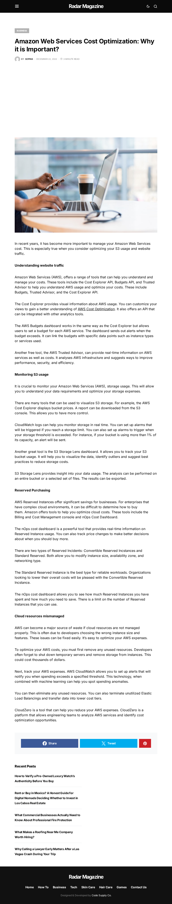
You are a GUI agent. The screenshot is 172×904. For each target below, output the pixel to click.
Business (22, 30)
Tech (73, 887)
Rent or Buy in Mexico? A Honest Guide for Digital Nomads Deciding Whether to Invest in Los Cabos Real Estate (46, 798)
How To (43, 887)
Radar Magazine (86, 6)
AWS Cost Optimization (96, 309)
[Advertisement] (86, 99)
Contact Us (139, 887)
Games (122, 887)
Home (29, 887)
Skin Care (88, 887)
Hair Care (105, 887)
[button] (17, 6)
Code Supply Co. (101, 895)
